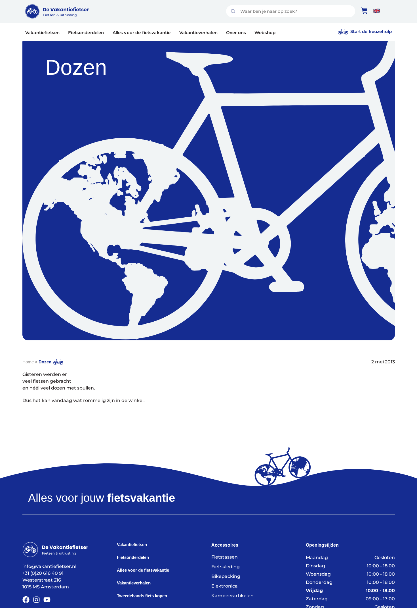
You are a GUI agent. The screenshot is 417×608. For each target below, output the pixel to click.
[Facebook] (26, 599)
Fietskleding (225, 566)
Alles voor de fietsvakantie (142, 32)
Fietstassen (224, 557)
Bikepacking (225, 576)
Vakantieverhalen (198, 32)
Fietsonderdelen (86, 32)
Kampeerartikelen (232, 595)
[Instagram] (36, 599)
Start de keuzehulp (371, 31)
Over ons (236, 32)
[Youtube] (46, 599)
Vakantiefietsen (42, 32)
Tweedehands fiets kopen (142, 595)
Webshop (264, 32)
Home (28, 361)
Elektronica (224, 586)
